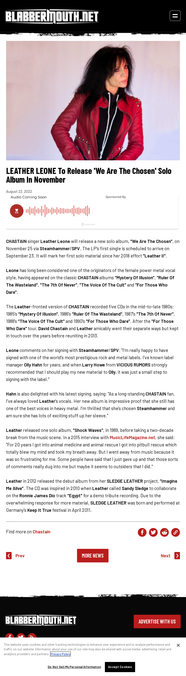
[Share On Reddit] (164, 532)
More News (93, 555)
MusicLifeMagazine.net (132, 437)
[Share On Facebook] (142, 532)
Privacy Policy (60, 654)
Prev (20, 555)
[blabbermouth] (52, 22)
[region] (93, 656)
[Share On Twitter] (153, 532)
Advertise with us (157, 621)
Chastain (41, 531)
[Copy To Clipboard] (175, 532)
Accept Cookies (120, 667)
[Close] (178, 645)
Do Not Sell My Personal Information (74, 667)
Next (165, 555)
